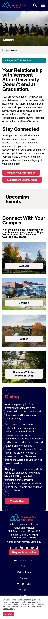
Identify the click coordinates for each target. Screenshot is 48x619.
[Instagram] (16, 547)
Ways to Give (16, 501)
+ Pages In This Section (18, 60)
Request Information (24, 552)
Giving (24, 566)
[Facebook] (10, 547)
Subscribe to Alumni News (22, 179)
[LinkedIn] (26, 547)
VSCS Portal (24, 584)
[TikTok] (37, 547)
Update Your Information (21, 172)
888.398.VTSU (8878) (24, 538)
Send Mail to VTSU (24, 560)
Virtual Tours (24, 572)
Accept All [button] (8, 614)
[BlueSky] (21, 547)
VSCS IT (24, 590)
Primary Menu (42, 5)
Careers (24, 578)
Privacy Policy (9, 609)
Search (35, 5)
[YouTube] (32, 547)
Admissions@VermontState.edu (24, 541)
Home (5, 50)
